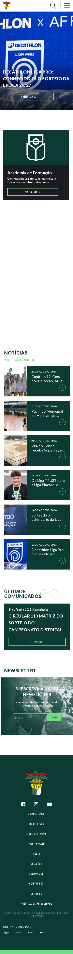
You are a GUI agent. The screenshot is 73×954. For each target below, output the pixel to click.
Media (36, 853)
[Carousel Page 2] (35, 122)
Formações (36, 873)
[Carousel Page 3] (38, 122)
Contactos (36, 883)
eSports (36, 893)
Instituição (36, 823)
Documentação (36, 834)
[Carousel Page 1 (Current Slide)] (32, 122)
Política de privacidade (36, 903)
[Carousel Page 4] (41, 122)
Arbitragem (36, 843)
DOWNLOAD (37, 641)
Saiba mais (28, 96)
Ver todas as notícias (20, 360)
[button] (53, 5)
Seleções (36, 864)
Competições (36, 814)
